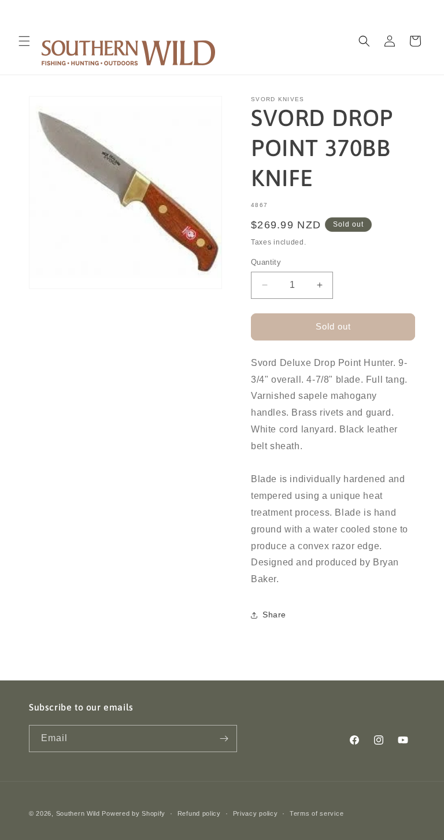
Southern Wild (78, 813)
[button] (24, 41)
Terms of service (316, 813)
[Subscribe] (223, 738)
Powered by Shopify (133, 813)
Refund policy (199, 813)
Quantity (266, 262)
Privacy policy (255, 813)
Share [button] (274, 614)
